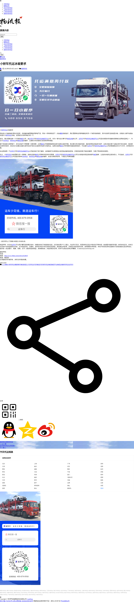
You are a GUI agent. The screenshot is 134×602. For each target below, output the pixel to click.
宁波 (68, 472)
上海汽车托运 (8, 9)
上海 (35, 463)
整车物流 (21, 264)
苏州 (35, 480)
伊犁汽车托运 (42, 590)
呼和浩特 (36, 485)
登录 (2, 55)
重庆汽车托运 (17, 592)
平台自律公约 (65, 601)
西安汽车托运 (3, 592)
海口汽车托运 (57, 590)
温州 (3, 488)
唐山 (35, 488)
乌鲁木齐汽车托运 (34, 590)
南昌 (102, 480)
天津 (3, 466)
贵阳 (3, 483)
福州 (35, 477)
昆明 (102, 477)
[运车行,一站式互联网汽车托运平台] (67, 127)
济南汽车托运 (81, 592)
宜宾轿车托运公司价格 (7, 445)
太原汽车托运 (109, 592)
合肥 (68, 483)
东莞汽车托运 (39, 594)
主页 (3, 57)
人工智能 (5, 264)
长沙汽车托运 (88, 592)
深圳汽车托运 (8, 13)
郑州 (102, 474)
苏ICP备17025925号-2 (7, 601)
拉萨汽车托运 (120, 590)
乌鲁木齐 (69, 477)
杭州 (102, 469)
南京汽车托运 (67, 592)
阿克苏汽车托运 (18, 590)
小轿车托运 (11, 264)
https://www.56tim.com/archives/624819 (16, 255)
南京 (35, 466)
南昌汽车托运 (102, 592)
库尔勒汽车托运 (26, 590)
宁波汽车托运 (11, 594)
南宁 (35, 483)
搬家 (61, 133)
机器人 (26, 264)
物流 (21, 138)
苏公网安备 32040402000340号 (23, 601)
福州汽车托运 (18, 594)
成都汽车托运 (10, 592)
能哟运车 (6, 6)
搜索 (2, 36)
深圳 (102, 463)
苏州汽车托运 (99, 590)
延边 (3, 474)
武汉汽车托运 (24, 592)
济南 (102, 472)
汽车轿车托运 (44, 264)
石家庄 (4, 485)
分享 (1, 401)
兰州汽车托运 (106, 590)
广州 (68, 463)
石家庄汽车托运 (4, 594)
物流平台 (45, 138)
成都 (35, 469)
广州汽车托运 (8, 11)
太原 (102, 483)
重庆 (68, 469)
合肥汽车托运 (95, 592)
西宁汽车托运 (25, 594)
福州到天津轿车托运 (6, 442)
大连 (35, 472)
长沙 (3, 477)
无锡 (68, 480)
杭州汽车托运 (92, 590)
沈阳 (102, 466)
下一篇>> (3, 447)
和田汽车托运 (3, 590)
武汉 (68, 466)
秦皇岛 (69, 488)
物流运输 (70, 138)
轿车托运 (4, 130)
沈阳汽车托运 (52, 592)
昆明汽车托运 (113, 590)
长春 (35, 474)
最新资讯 (3, 59)
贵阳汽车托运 (116, 592)
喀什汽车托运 (10, 590)
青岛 (3, 472)
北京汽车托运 (8, 8)
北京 (3, 463)
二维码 (20, 419)
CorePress (30, 599)
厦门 (68, 474)
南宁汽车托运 (38, 592)
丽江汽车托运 (127, 590)
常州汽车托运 (31, 592)
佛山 (68, 485)
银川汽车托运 (32, 594)
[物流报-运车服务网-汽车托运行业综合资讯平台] (11, 24)
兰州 (3, 480)
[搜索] (67, 53)
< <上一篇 (3, 444)
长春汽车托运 (45, 592)
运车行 (31, 138)
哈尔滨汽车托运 (60, 592)
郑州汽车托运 (74, 592)
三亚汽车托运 (49, 590)
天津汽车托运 (123, 592)
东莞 (102, 485)
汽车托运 (6, 4)
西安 (3, 469)
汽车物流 (37, 264)
